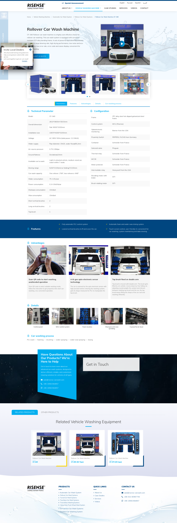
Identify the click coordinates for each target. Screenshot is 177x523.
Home (29, 17)
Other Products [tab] (50, 412)
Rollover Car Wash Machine (42, 460)
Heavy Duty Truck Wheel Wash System (72, 505)
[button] (87, 97)
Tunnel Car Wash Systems (68, 498)
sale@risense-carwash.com (53, 380)
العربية (145, 3)
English (122, 3)
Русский (129, 3)
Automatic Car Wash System (62, 17)
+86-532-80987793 (132, 497)
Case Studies (110, 8)
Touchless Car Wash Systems (69, 500)
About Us (98, 493)
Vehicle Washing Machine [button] (87, 8)
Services (123, 8)
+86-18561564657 (50, 384)
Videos (134, 8)
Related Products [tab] (25, 412)
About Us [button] (66, 8)
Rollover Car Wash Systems (83, 17)
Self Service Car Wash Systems (71, 509)
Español (137, 3)
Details (24, 61)
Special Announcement (74, 3)
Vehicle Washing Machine (42, 17)
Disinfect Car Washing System (71, 512)
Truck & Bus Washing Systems (69, 502)
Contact (144, 8)
